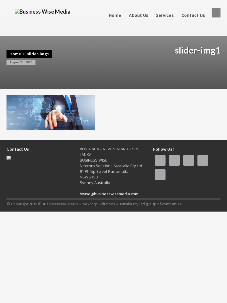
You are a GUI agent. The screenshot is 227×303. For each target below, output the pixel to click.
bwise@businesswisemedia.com (109, 193)
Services (165, 15)
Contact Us (193, 15)
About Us (138, 15)
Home (115, 15)
